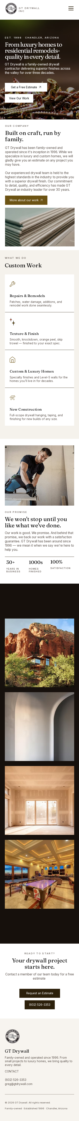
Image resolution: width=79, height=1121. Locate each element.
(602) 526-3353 (15, 1079)
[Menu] (71, 8)
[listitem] (39, 726)
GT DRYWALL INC (29, 10)
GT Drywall (17, 1051)
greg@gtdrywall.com (18, 1084)
